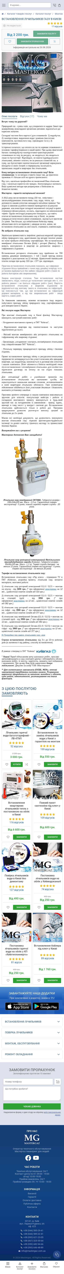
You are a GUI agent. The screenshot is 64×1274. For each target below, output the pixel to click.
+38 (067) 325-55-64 (33, 1240)
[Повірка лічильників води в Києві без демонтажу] (16, 857)
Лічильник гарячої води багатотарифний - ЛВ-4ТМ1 (16, 735)
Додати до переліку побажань (7, 764)
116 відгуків (16, 822)
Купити (17, 764)
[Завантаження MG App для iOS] (18, 1006)
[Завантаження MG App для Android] (46, 1006)
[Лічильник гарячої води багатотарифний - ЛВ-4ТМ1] (16, 714)
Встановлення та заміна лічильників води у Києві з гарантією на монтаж (47, 737)
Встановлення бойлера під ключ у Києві (47, 947)
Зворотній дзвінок (54, 5)
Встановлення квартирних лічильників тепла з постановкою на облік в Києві (17, 808)
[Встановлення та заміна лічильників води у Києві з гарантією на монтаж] (47, 714)
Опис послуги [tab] (9, 116)
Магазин (44, 1267)
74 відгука (47, 889)
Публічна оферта (32, 1203)
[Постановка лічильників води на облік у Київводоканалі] (47, 857)
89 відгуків (47, 958)
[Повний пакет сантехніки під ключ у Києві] (47, 784)
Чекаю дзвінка (32, 1106)
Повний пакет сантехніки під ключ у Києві (47, 805)
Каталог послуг (19, 1268)
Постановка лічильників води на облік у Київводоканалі (47, 878)
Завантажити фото (58, 1082)
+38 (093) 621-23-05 (33, 1237)
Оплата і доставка (32, 1200)
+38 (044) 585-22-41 (33, 1234)
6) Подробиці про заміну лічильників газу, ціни (23, 635)
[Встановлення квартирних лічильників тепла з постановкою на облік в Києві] (16, 784)
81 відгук (16, 962)
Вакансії (32, 1193)
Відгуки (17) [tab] (27, 116)
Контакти (32, 1207)
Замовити (52, 764)
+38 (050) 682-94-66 (33, 1244)
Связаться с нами (57, 1255)
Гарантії (32, 1197)
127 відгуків (16, 889)
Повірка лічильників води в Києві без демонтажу (16, 878)
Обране (56, 1267)
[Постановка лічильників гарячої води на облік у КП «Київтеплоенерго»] (16, 927)
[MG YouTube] (36, 1157)
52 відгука (17, 746)
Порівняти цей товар (26, 764)
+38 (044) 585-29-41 (33, 1230)
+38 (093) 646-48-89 (33, 1247)
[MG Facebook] (28, 1157)
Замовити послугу (31, 1268)
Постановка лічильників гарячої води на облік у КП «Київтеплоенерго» (16, 950)
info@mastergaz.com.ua (33, 1251)
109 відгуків (47, 817)
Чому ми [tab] (42, 116)
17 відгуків (57, 26)
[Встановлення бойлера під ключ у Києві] (47, 927)
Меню (7, 1267)
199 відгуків (47, 749)
